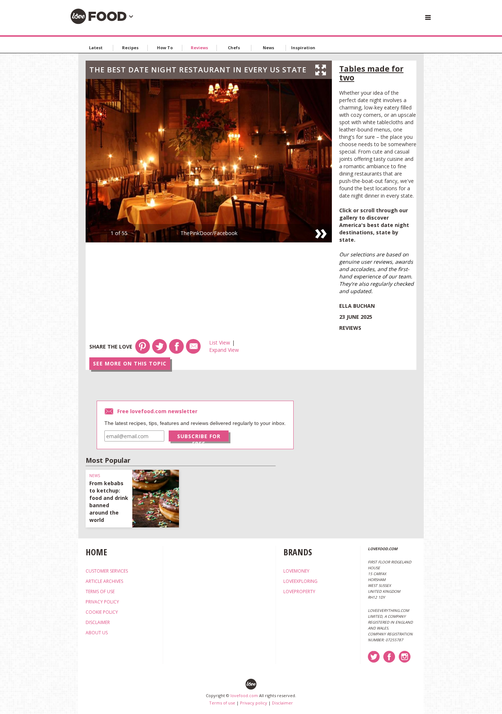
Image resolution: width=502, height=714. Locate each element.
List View (219, 342)
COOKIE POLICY (102, 612)
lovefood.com (244, 695)
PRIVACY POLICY (102, 602)
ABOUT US (97, 633)
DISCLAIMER (98, 622)
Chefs (234, 47)
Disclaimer (282, 703)
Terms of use (222, 703)
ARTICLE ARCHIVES (104, 581)
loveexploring (300, 581)
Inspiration (303, 47)
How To (165, 47)
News (268, 47)
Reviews (199, 47)
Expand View (224, 349)
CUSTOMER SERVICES (107, 571)
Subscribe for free (198, 437)
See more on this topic (129, 363)
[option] (209, 160)
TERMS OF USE (100, 591)
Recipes (130, 47)
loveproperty (299, 591)
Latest (96, 47)
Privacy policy (253, 703)
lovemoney (296, 571)
